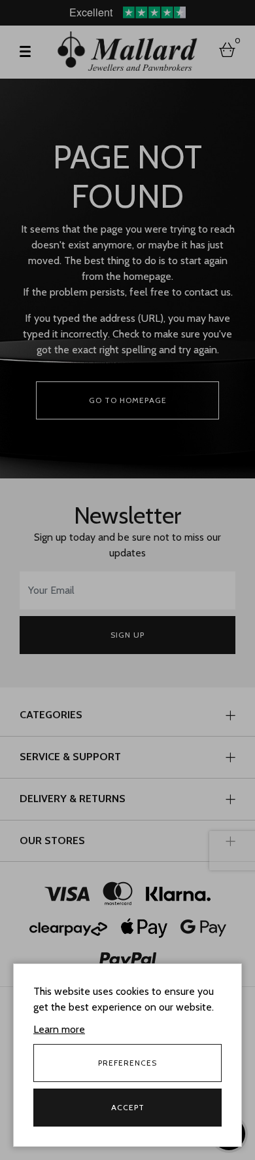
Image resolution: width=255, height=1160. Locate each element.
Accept (127, 1107)
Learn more (59, 1029)
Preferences (127, 1063)
